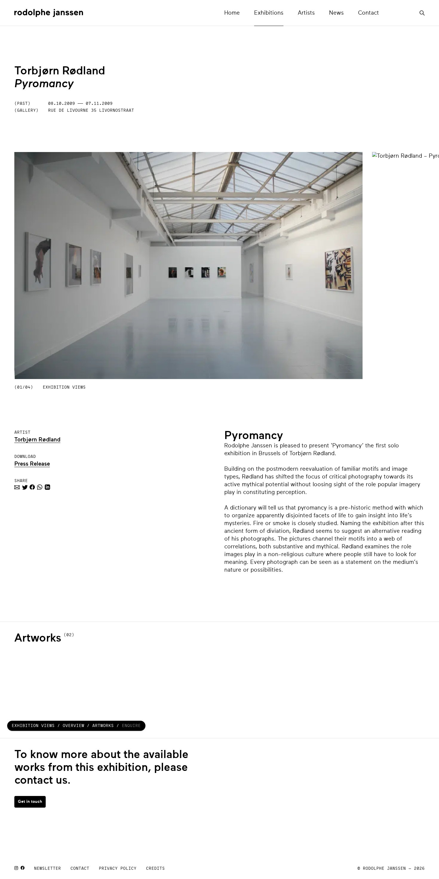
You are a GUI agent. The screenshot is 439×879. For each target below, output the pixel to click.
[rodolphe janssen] (48, 13)
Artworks (103, 725)
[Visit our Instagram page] (16, 868)
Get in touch (30, 801)
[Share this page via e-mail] (17, 488)
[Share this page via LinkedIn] (47, 488)
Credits (155, 868)
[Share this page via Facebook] (32, 488)
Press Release (32, 464)
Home (232, 13)
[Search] (422, 11)
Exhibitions (268, 13)
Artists (306, 13)
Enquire (131, 725)
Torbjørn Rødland (37, 439)
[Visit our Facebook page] (22, 868)
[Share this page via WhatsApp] (39, 488)
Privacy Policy (117, 868)
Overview (73, 725)
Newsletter (47, 868)
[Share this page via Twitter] (24, 488)
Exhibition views (33, 725)
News (336, 13)
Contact (368, 13)
